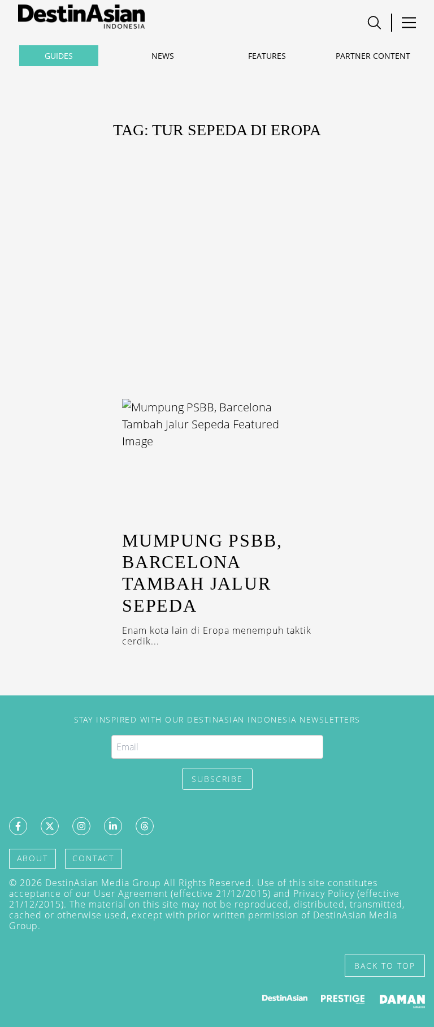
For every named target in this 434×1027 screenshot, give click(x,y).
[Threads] (145, 826)
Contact (93, 858)
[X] (50, 826)
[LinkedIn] (113, 826)
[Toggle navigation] (374, 23)
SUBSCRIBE (217, 779)
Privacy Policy (323, 893)
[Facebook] (18, 826)
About (32, 858)
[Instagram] (81, 826)
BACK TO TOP (384, 965)
